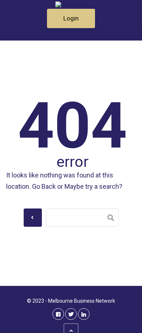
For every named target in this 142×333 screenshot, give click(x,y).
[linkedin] (84, 314)
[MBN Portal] (71, 4)
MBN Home (35, 32)
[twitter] (71, 314)
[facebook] (58, 314)
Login (71, 18)
